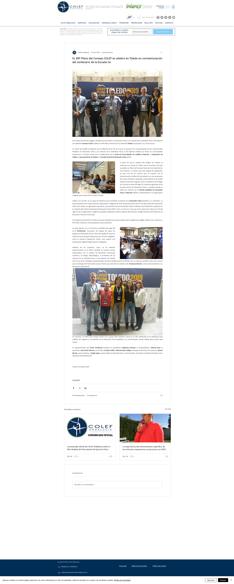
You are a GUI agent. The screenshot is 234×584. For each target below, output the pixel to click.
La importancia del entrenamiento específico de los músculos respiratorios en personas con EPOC (144, 448)
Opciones (210, 580)
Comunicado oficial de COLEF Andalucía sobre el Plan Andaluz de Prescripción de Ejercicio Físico (88, 448)
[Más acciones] (161, 52)
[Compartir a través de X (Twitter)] (79, 388)
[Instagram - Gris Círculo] (165, 17)
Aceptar (223, 580)
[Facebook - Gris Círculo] (158, 17)
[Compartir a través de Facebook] (73, 388)
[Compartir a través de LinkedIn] (85, 388)
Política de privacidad (122, 580)
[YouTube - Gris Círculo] (173, 17)
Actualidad (76, 380)
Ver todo (168, 409)
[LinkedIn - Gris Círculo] (169, 17)
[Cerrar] (231, 580)
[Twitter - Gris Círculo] (161, 17)
